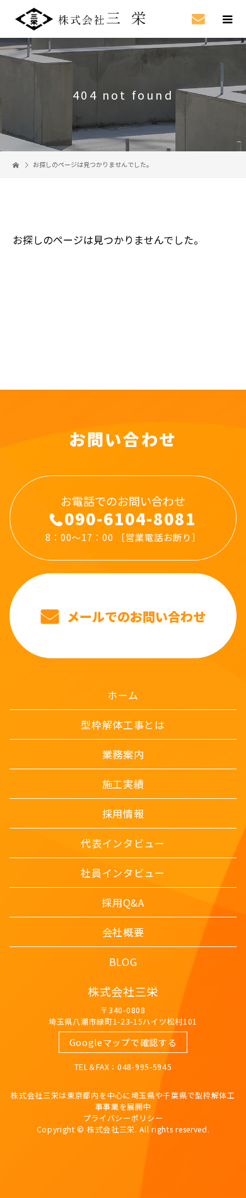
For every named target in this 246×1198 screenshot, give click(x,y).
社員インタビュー (123, 872)
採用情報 (123, 813)
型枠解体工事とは (123, 724)
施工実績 (123, 783)
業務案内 (123, 754)
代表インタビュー (123, 843)
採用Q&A (123, 902)
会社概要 (123, 931)
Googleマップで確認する (123, 1042)
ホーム (123, 694)
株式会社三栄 (123, 991)
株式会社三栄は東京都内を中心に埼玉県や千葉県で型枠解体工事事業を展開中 (123, 1101)
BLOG (123, 961)
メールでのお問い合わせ (135, 616)
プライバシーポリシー (123, 1117)
